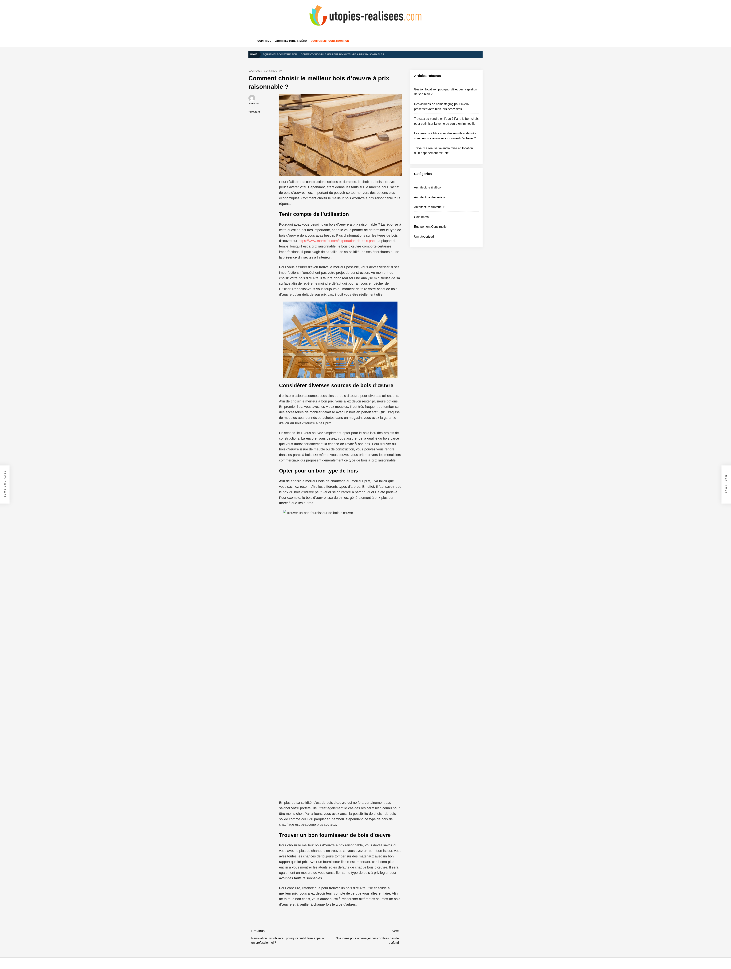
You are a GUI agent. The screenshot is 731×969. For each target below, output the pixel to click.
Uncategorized (424, 236)
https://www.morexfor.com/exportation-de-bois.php (336, 241)
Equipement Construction (330, 41)
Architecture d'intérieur (429, 207)
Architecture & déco (291, 41)
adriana (253, 103)
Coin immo (264, 41)
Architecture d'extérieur (429, 197)
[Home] (251, 41)
